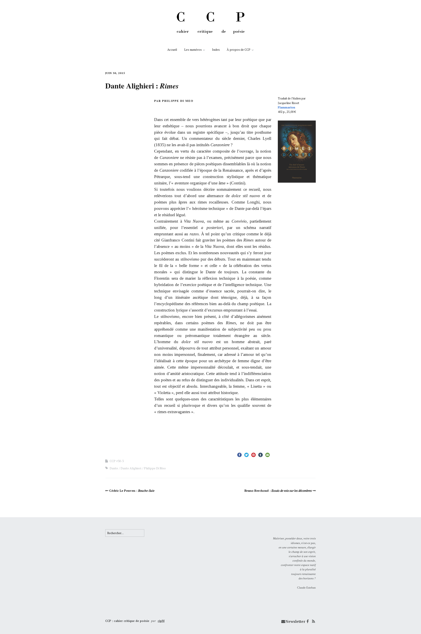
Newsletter (295, 621)
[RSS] (313, 621)
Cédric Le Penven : (131, 490)
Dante (114, 468)
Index (216, 49)
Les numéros (193, 49)
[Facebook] (307, 621)
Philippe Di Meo (155, 468)
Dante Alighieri (131, 468)
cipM (161, 621)
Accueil (172, 49)
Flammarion (286, 107)
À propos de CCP (238, 49)
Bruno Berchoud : (278, 490)
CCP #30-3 (117, 461)
